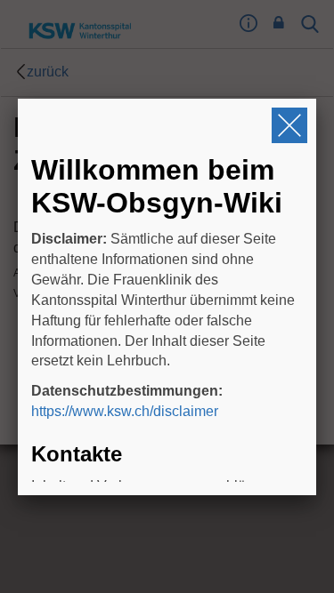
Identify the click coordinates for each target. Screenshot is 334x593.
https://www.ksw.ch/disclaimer (124, 411)
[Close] (289, 125)
